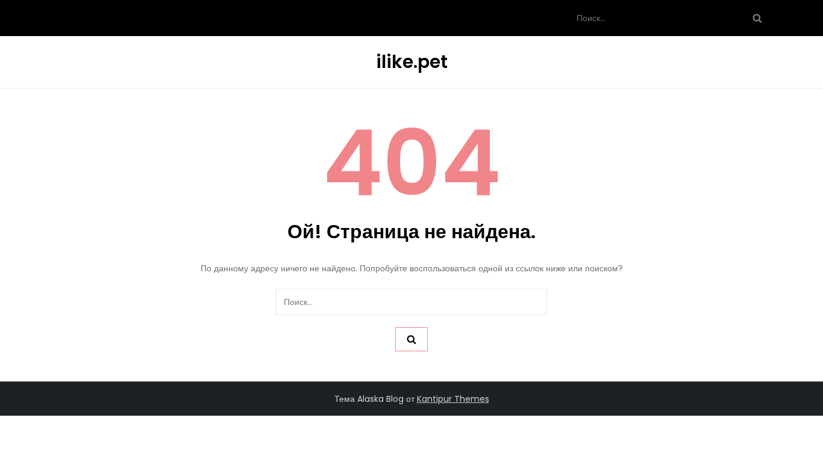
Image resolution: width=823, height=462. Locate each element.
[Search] (757, 18)
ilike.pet (412, 62)
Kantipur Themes (453, 399)
